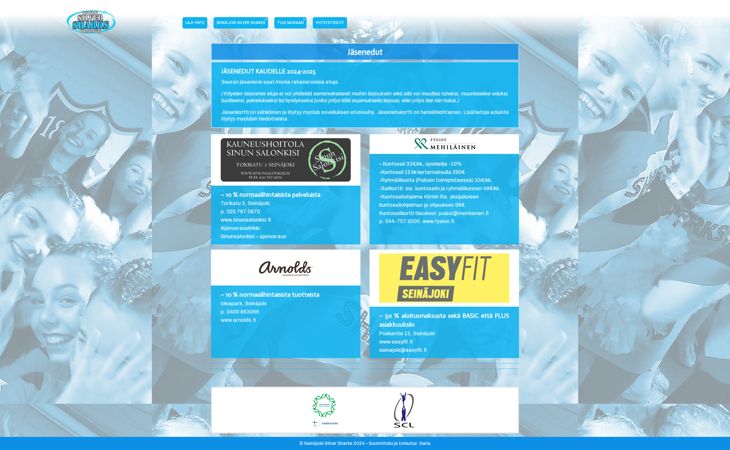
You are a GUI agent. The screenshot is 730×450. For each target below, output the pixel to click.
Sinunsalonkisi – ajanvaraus (253, 236)
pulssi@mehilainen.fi (463, 213)
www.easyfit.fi (396, 342)
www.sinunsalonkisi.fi (246, 220)
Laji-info (194, 22)
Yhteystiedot (330, 22)
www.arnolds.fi (238, 320)
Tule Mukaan (290, 22)
